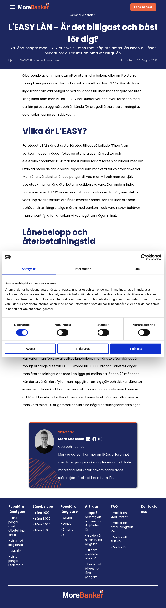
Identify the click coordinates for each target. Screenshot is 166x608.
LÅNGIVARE (26, 60)
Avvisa (30, 348)
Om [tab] (137, 268)
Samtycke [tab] (29, 268)
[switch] (62, 332)
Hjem (11, 60)
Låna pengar (143, 7)
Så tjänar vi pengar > (83, 15)
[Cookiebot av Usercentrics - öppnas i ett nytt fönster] (143, 257)
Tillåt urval (83, 348)
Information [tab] (83, 268)
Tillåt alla (136, 348)
